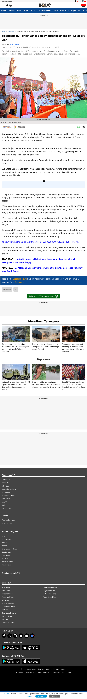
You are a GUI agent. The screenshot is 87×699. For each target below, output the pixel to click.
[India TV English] (45, 5)
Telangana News (50, 594)
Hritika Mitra (14, 44)
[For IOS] (31, 661)
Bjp (15, 289)
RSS (69, 672)
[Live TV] (83, 5)
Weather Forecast (8, 520)
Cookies (7, 694)
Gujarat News (7, 616)
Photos (63, 10)
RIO (63, 672)
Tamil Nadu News (8, 607)
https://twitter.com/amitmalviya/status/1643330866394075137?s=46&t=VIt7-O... (41, 242)
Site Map (19, 672)
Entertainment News (9, 549)
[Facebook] (4, 635)
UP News (5, 610)
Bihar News (6, 587)
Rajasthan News (49, 591)
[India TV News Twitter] (83, 1)
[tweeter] (9, 635)
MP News (5, 600)
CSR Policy (56, 672)
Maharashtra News (50, 587)
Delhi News (6, 591)
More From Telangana (43, 321)
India (19, 10)
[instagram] (15, 635)
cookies (29, 696)
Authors (4, 505)
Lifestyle (72, 10)
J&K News (5, 619)
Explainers (5, 558)
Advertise (5, 486)
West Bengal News (50, 597)
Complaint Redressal (9, 489)
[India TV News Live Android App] (11, 647)
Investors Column (8, 495)
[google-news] (32, 635)
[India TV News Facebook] (81, 1)
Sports (33, 10)
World (25, 10)
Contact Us (6, 479)
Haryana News (7, 594)
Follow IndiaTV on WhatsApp (41, 296)
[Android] (77, 1)
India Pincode (7, 523)
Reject (55, 696)
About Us (5, 483)
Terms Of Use (30, 672)
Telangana (11, 31)
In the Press (6, 492)
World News (6, 539)
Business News (7, 562)
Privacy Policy (43, 672)
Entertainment (45, 10)
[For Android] (11, 661)
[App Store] (31, 647)
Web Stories (6, 508)
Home (3, 10)
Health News (6, 565)
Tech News (6, 555)
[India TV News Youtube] (85, 1)
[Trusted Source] (20, 127)
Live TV (4, 502)
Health (81, 10)
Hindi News (6, 499)
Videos (11, 10)
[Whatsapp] (78, 127)
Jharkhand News (8, 597)
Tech (55, 10)
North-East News (8, 603)
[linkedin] (26, 635)
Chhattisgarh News (9, 613)
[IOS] (75, 1)
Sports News (6, 552)
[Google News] (7, 127)
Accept (41, 696)
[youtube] (21, 635)
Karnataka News (8, 623)
